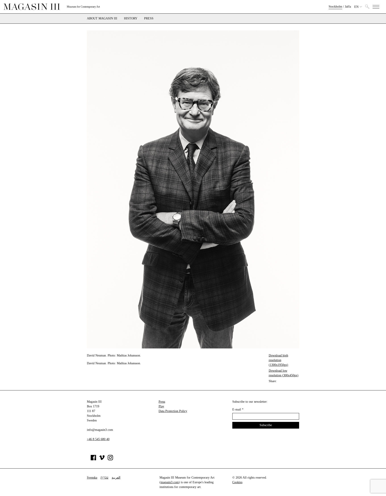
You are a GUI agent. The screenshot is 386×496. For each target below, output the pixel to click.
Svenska (92, 477)
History (130, 18)
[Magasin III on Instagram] (110, 459)
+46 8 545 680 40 (98, 439)
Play (161, 406)
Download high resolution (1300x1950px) (278, 360)
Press (148, 18)
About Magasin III (102, 18)
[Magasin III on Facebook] (93, 459)
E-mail (237, 409)
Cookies (237, 482)
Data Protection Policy (173, 411)
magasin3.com (170, 482)
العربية (116, 477)
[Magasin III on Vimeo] (102, 459)
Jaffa (348, 6)
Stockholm (335, 6)
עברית (104, 477)
